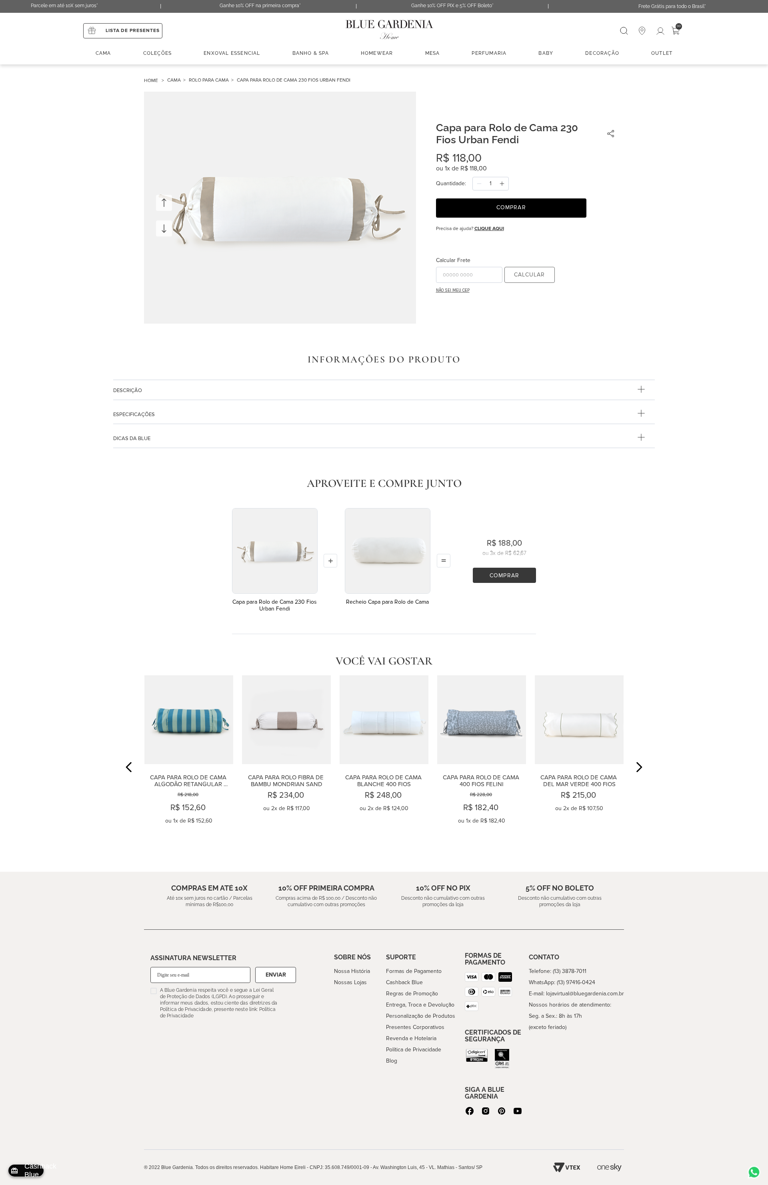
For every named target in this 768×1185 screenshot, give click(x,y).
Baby (545, 53)
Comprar (504, 575)
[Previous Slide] (129, 767)
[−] (479, 183)
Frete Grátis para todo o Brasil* (672, 6)
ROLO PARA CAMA (209, 80)
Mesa (432, 53)
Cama (103, 53)
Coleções (157, 53)
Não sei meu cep (453, 290)
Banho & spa (310, 53)
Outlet (661, 53)
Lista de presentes (133, 31)
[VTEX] (566, 1167)
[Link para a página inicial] (155, 81)
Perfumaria (489, 53)
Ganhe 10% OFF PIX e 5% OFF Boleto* (452, 5)
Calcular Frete (453, 260)
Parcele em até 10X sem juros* (64, 5)
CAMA (174, 80)
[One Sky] (609, 1167)
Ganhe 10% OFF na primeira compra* (260, 5)
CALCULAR (529, 274)
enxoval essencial (232, 53)
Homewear (377, 53)
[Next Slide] (639, 767)
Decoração (602, 53)
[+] (502, 183)
